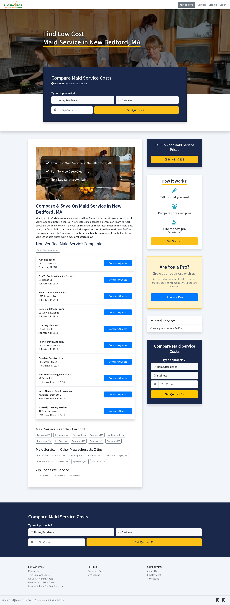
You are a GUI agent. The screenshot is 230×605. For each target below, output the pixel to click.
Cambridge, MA (76, 455)
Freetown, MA (78, 441)
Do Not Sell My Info (58, 600)
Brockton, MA (58, 455)
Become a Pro (95, 571)
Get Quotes (134, 110)
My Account (94, 574)
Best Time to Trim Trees (41, 582)
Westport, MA (96, 435)
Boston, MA (42, 455)
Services (202, 4)
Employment (154, 574)
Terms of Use (33, 600)
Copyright (44, 600)
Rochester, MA (44, 441)
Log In (223, 4)
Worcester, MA (98, 461)
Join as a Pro (186, 4)
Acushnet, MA (79, 435)
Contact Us (153, 578)
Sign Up (213, 4)
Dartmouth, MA (62, 435)
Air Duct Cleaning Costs (40, 578)
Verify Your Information (48, 250)
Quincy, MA (63, 461)
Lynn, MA (123, 455)
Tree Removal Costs (39, 574)
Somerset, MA (113, 441)
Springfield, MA (80, 461)
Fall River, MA (61, 441)
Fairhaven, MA (43, 435)
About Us (152, 571)
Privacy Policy (21, 600)
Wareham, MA (96, 441)
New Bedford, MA (45, 461)
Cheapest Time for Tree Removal (46, 586)
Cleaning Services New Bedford (166, 328)
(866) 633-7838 (174, 159)
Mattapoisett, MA (116, 435)
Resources (33, 571)
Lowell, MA (110, 455)
